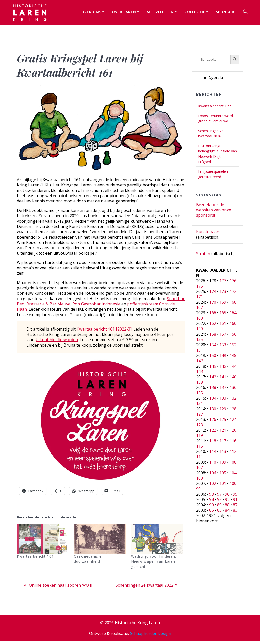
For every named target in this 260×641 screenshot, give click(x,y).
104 (233, 473)
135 (199, 393)
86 (211, 510)
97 (219, 494)
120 (233, 430)
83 (235, 510)
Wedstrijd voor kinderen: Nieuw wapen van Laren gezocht (153, 561)
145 (222, 366)
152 (233, 345)
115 (199, 446)
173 (222, 291)
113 (222, 451)
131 (199, 403)
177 (222, 281)
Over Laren (124, 11)
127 (199, 414)
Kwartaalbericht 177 (214, 106)
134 (212, 398)
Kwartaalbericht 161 (35, 556)
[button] (245, 12)
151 (199, 350)
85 (219, 510)
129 (222, 409)
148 (233, 355)
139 (199, 382)
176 (233, 281)
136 (233, 387)
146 (212, 366)
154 (212, 345)
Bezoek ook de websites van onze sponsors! (213, 210)
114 (212, 451)
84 (227, 510)
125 (222, 419)
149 (222, 355)
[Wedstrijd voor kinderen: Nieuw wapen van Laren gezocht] (157, 539)
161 (222, 323)
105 (222, 473)
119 (199, 435)
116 (233, 441)
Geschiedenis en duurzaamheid (89, 559)
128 (233, 409)
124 (233, 419)
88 (227, 505)
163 (199, 318)
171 (199, 297)
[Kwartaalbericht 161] (43, 539)
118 (212, 441)
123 (199, 425)
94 (211, 499)
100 (233, 483)
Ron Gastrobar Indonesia (96, 304)
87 (235, 505)
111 (199, 457)
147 (199, 361)
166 (212, 313)
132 (233, 398)
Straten (203, 253)
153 (222, 345)
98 (211, 494)
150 (212, 355)
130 (212, 409)
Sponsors (226, 11)
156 (233, 334)
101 (222, 483)
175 (199, 286)
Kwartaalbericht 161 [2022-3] (104, 329)
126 (212, 419)
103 (199, 478)
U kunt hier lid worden (57, 339)
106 (212, 473)
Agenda (215, 78)
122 (212, 430)
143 (199, 371)
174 (212, 291)
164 (233, 313)
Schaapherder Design (150, 633)
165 (222, 313)
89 (219, 505)
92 (227, 499)
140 (233, 377)
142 (212, 377)
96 (227, 494)
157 (222, 334)
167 (199, 307)
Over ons (91, 11)
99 (198, 489)
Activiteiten (160, 11)
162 (212, 323)
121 (222, 430)
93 (219, 499)
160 (233, 323)
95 (235, 494)
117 (222, 441)
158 (212, 334)
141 (222, 377)
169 (222, 302)
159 (199, 329)
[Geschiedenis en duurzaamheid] (100, 539)
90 (211, 505)
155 (199, 339)
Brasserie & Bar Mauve (48, 304)
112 (233, 451)
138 (212, 387)
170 (212, 302)
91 (235, 499)
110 (212, 462)
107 (199, 467)
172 (233, 291)
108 (233, 462)
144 (233, 366)
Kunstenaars (208, 231)
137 (222, 387)
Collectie (195, 11)
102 (212, 483)
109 (222, 462)
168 (233, 302)
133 (222, 398)
